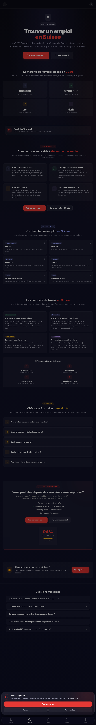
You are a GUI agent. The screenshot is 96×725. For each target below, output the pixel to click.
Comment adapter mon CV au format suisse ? (27, 606)
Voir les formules (33, 208)
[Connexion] (91, 4)
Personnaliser (70, 710)
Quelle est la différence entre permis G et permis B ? (30, 629)
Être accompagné (35, 55)
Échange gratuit (62, 55)
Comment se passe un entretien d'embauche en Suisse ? (32, 614)
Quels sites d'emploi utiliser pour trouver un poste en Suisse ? (34, 622)
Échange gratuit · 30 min (60, 208)
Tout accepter (48, 704)
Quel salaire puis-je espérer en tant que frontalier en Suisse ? (34, 599)
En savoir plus (73, 698)
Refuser (26, 710)
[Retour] (5, 4)
